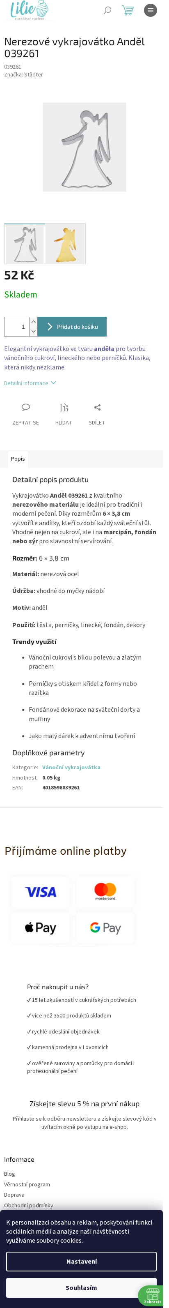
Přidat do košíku (77, 326)
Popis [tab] (18, 459)
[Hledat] (107, 10)
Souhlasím (81, 1287)
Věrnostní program (27, 1185)
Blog (9, 1174)
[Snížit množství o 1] (33, 331)
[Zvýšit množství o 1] (33, 322)
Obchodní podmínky (28, 1206)
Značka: (23, 75)
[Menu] (150, 10)
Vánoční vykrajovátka (71, 768)
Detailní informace (26, 383)
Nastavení (81, 1261)
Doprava (14, 1195)
